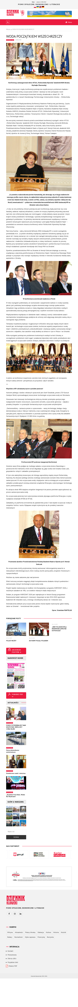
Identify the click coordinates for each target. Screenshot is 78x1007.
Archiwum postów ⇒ (16, 651)
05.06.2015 (18, 39)
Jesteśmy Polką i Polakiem (38, 641)
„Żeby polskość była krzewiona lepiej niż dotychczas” (59, 629)
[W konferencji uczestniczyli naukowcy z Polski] (39, 279)
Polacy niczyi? (11, 641)
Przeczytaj (41, 937)
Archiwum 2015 (10, 40)
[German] (43, 7)
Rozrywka (50, 937)
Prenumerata (12, 955)
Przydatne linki (13, 962)
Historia (56, 932)
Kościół (63, 932)
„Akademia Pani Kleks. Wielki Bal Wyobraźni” (15, 796)
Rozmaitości (18, 937)
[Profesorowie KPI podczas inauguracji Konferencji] (39, 440)
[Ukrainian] (37, 7)
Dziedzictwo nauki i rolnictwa (15, 773)
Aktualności (9, 723)
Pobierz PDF (13, 966)
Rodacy (9, 937)
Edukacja (41, 932)
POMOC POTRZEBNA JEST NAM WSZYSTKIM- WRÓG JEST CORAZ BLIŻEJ (16, 727)
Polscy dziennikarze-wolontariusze (13, 751)
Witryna (10, 932)
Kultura (48, 932)
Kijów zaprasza (30, 937)
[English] (40, 7)
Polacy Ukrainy (30, 932)
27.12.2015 (9, 638)
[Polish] (35, 7)
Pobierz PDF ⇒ (17, 695)
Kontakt (10, 951)
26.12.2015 (32, 638)
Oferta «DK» (12, 958)
